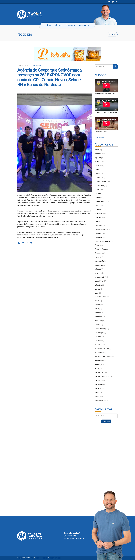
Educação (100, 217)
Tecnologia (101, 384)
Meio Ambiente (102, 297)
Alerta (99, 162)
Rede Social (100, 353)
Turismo (99, 396)
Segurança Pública (104, 376)
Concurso (100, 178)
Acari (98, 150)
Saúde (99, 365)
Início (48, 25)
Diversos (101, 209)
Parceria (99, 337)
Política (100, 345)
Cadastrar (106, 421)
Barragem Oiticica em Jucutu (105, 94)
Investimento (101, 277)
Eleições (100, 221)
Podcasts (70, 25)
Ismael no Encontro (102, 131)
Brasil (99, 166)
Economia (100, 213)
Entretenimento (102, 229)
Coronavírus (101, 186)
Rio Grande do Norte (104, 357)
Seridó (100, 380)
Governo (100, 253)
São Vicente (100, 361)
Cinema (99, 174)
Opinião (99, 325)
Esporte (100, 233)
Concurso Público (102, 182)
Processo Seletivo (103, 349)
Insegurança (100, 265)
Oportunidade (102, 329)
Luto (98, 293)
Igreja (99, 257)
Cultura (99, 197)
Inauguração (100, 261)
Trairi (98, 392)
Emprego (100, 225)
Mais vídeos (99, 137)
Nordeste (100, 321)
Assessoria (84, 25)
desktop (99, 205)
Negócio (99, 313)
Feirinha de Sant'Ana (104, 241)
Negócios (100, 317)
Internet (99, 269)
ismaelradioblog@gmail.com (74, 538)
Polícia (99, 341)
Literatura (99, 285)
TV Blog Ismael (102, 400)
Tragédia (99, 388)
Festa (99, 245)
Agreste (99, 158)
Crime (99, 190)
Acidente (100, 154)
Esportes (100, 237)
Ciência (99, 170)
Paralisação (100, 333)
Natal (98, 309)
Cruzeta (99, 193)
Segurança (101, 372)
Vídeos (58, 25)
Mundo (99, 305)
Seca (98, 369)
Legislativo (100, 281)
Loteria (98, 289)
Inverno (99, 273)
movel (98, 301)
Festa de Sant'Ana (103, 249)
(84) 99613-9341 (70, 536)
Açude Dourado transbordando (106, 112)
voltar (113, 34)
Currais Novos (38, 65)
